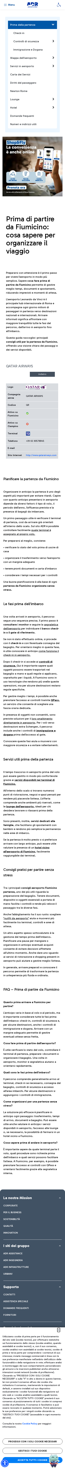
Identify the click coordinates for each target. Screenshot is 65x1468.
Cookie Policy (29, 1423)
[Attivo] (27, 413)
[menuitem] (10, 1205)
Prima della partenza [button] (22, 24)
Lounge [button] (14, 99)
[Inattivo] (27, 424)
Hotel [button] (13, 107)
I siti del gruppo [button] (16, 1245)
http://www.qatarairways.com (41, 455)
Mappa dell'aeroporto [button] (23, 57)
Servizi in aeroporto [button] (22, 66)
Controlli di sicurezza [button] (26, 41)
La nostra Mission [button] (17, 1198)
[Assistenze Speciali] (59, 5)
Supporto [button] (11, 1287)
